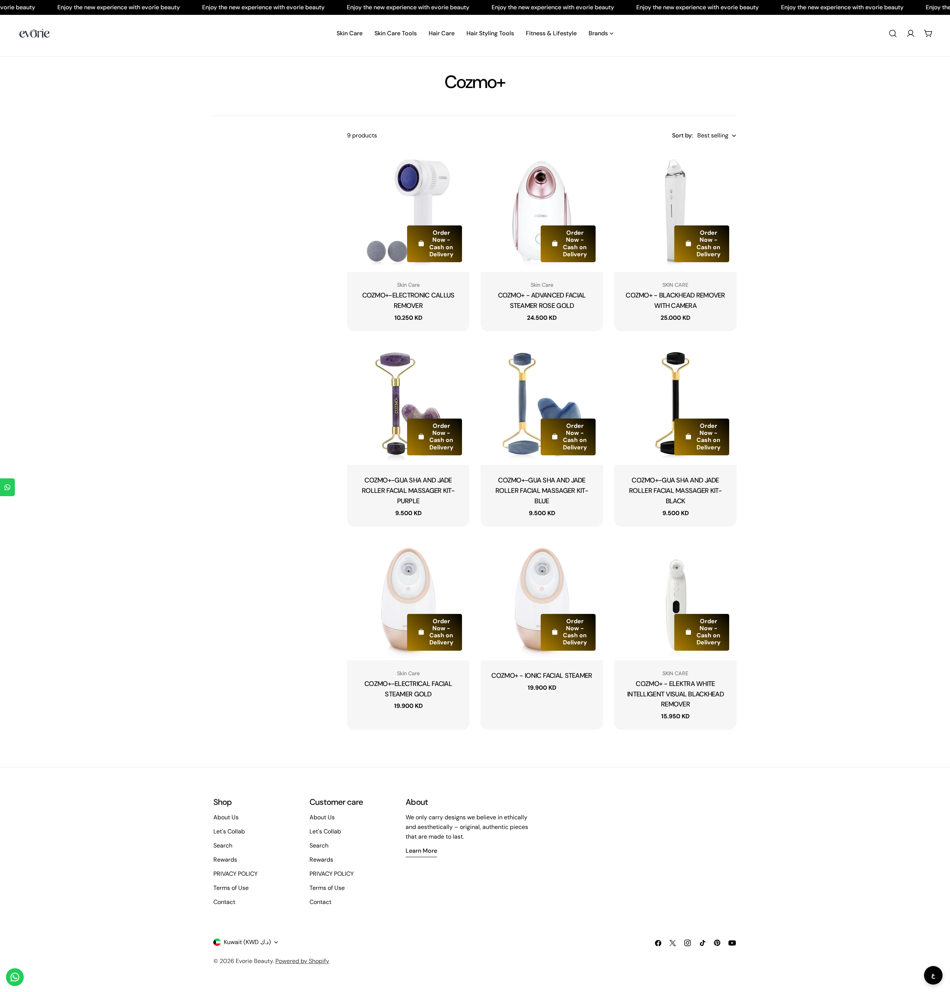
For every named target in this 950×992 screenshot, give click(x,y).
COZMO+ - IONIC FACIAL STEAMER (541, 675)
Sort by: (682, 135)
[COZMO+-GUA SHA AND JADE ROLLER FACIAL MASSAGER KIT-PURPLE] (408, 403)
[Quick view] (459, 166)
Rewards (225, 859)
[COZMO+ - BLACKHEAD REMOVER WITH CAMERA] (675, 210)
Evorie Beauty (254, 961)
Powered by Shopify (302, 961)
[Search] (892, 33)
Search (222, 845)
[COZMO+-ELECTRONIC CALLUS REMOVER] (408, 210)
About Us (226, 817)
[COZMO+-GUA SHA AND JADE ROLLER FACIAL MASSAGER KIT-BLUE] (542, 403)
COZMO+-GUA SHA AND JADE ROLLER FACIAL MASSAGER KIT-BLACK (675, 490)
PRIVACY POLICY (235, 874)
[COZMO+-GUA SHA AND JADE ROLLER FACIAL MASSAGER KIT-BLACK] (675, 403)
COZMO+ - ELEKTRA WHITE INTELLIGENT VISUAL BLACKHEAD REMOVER (675, 694)
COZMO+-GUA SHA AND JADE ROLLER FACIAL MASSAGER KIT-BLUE (541, 490)
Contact (224, 902)
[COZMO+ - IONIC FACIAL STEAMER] (542, 599)
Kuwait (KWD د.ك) (247, 942)
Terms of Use (231, 888)
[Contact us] (15, 977)
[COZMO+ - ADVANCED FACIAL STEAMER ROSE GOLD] (542, 210)
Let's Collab (229, 831)
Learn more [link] (421, 851)
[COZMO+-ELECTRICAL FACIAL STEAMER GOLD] (408, 599)
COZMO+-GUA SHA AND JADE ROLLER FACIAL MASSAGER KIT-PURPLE (408, 490)
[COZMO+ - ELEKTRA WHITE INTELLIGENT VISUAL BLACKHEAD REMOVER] (675, 599)
